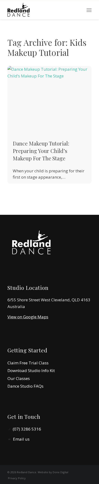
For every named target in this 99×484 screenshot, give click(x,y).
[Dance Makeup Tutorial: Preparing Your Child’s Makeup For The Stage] (49, 100)
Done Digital (60, 472)
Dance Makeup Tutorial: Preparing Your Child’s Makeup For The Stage (41, 151)
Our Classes (18, 378)
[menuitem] (89, 10)
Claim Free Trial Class (28, 363)
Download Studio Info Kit (31, 370)
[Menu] (89, 10)
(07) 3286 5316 (27, 429)
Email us (21, 439)
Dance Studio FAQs (25, 386)
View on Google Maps (27, 317)
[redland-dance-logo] (41, 9)
